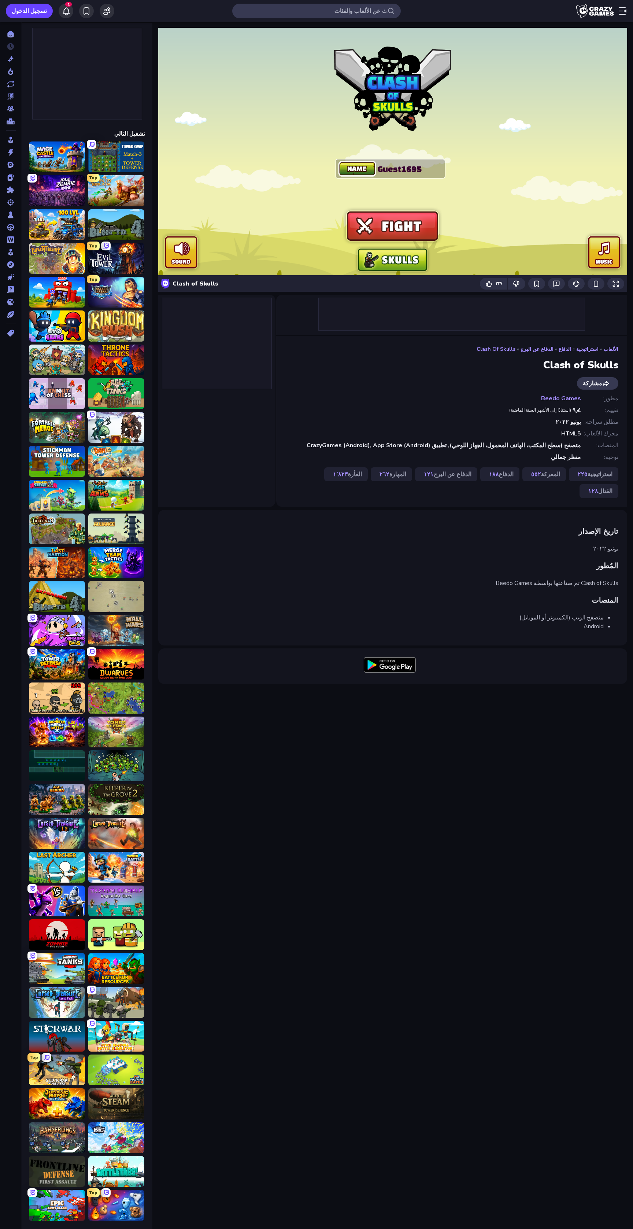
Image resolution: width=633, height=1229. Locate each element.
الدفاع (565, 349)
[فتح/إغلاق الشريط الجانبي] (623, 11)
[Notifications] (66, 11)
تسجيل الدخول (29, 11)
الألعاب (611, 349)
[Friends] (107, 11)
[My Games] (86, 11)
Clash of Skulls (496, 349)
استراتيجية (587, 349)
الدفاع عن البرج (537, 349)
